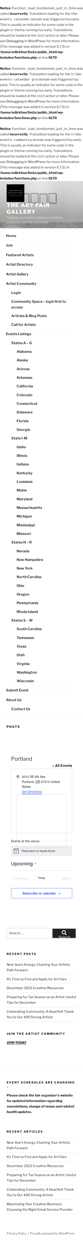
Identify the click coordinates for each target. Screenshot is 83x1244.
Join (9, 245)
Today (41, 878)
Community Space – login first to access (38, 304)
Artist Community (21, 284)
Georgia (23, 430)
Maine (22, 490)
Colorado (25, 395)
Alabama (24, 351)
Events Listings (18, 334)
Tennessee (25, 638)
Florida (23, 421)
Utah (21, 655)
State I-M (19, 438)
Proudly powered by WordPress (52, 1233)
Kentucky (25, 473)
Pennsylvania (27, 603)
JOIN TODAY (17, 1043)
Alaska (22, 360)
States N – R (21, 542)
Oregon (23, 594)
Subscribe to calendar (39, 893)
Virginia (23, 664)
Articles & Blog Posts (29, 316)
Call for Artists (23, 325)
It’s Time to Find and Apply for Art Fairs (37, 979)
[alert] (41, 851)
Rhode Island (27, 612)
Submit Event (17, 690)
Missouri (24, 534)
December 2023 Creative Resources (35, 988)
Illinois (22, 456)
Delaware (25, 412)
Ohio (20, 586)
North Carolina (29, 577)
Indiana (23, 464)
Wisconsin (25, 681)
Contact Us (20, 709)
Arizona (23, 369)
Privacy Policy (17, 1233)
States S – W (22, 620)
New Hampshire (30, 560)
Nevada (23, 551)
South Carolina (29, 629)
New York (25, 568)
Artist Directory (19, 264)
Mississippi (26, 525)
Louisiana (25, 482)
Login (16, 293)
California (25, 386)
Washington (27, 672)
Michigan (24, 516)
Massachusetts (29, 508)
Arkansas (24, 377)
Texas (21, 646)
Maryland (25, 499)
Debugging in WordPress (26, 41)
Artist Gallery (17, 274)
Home (11, 236)
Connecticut (27, 404)
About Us (13, 700)
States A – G (21, 343)
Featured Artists (20, 255)
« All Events (62, 765)
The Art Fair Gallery (28, 208)
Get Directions (32, 791)
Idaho (21, 447)
